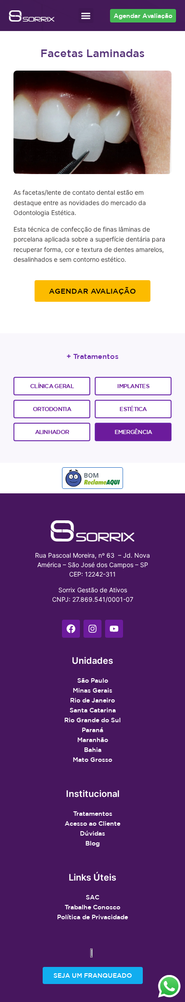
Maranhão (92, 739)
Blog (92, 843)
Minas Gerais (92, 690)
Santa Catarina (93, 710)
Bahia (92, 749)
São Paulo (92, 680)
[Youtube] (114, 629)
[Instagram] (92, 629)
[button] (86, 15)
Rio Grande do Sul (92, 720)
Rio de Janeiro (92, 700)
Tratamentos (92, 813)
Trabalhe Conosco (92, 907)
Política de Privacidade (92, 917)
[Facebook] (71, 629)
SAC (92, 897)
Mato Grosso (92, 759)
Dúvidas (92, 833)
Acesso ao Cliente (92, 823)
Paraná (92, 730)
